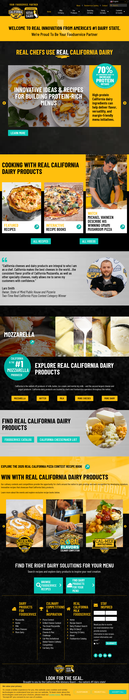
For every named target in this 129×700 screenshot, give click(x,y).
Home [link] (49, 11)
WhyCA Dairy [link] (61, 11)
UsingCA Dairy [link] (103, 11)
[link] (24, 13)
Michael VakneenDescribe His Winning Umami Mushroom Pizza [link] (100, 221)
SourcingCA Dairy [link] (90, 11)
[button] (4, 103)
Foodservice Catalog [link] (91, 5)
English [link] (115, 1)
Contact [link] (105, 5)
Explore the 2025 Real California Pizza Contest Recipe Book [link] (41, 466)
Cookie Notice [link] (54, 695)
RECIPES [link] (11, 227)
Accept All (118, 692)
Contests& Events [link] (119, 11)
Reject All (100, 692)
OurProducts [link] (74, 11)
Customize (82, 692)
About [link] (78, 5)
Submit (111, 643)
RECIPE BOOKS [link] (56, 227)
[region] (64, 691)
